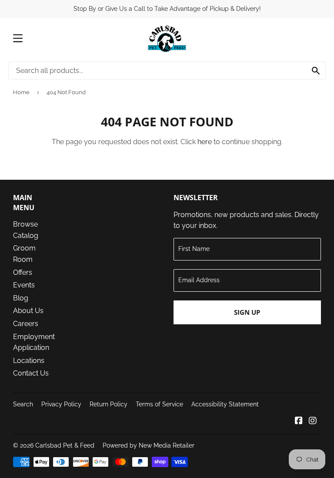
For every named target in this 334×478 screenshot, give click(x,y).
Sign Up (247, 312)
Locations (28, 360)
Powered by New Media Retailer (148, 445)
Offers (22, 272)
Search (23, 404)
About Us (28, 311)
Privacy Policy (61, 404)
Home (21, 92)
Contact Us (31, 373)
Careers (25, 324)
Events (24, 285)
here (204, 142)
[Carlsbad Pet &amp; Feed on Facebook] (299, 421)
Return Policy (108, 404)
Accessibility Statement (225, 404)
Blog (20, 298)
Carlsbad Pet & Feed (64, 445)
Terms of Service (159, 404)
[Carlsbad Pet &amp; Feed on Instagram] (313, 421)
